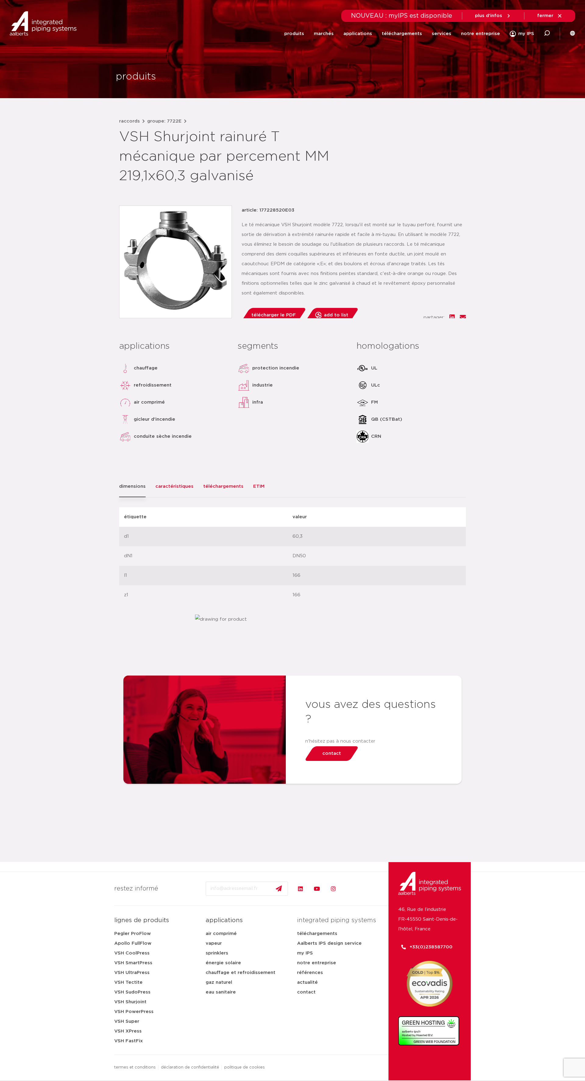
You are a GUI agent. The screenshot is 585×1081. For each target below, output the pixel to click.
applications (357, 33)
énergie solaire (223, 963)
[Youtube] (317, 888)
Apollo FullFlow (132, 943)
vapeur (214, 943)
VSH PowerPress (134, 1011)
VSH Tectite (128, 982)
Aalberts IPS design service (329, 943)
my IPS (305, 953)
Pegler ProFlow (132, 933)
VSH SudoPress (132, 992)
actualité (307, 982)
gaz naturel (219, 982)
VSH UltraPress (132, 972)
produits (294, 33)
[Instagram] (333, 888)
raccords (129, 121)
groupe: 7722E (164, 121)
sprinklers (217, 953)
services (441, 33)
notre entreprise (480, 33)
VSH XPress (128, 1031)
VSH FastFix (128, 1041)
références (310, 972)
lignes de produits (141, 920)
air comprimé (221, 933)
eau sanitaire (221, 992)
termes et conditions (135, 1067)
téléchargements (402, 33)
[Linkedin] (300, 888)
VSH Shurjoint (130, 1002)
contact (306, 992)
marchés (324, 33)
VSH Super (126, 1021)
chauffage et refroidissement (240, 972)
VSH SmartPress (133, 963)
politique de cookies (244, 1067)
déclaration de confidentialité (190, 1067)
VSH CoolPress (132, 953)
